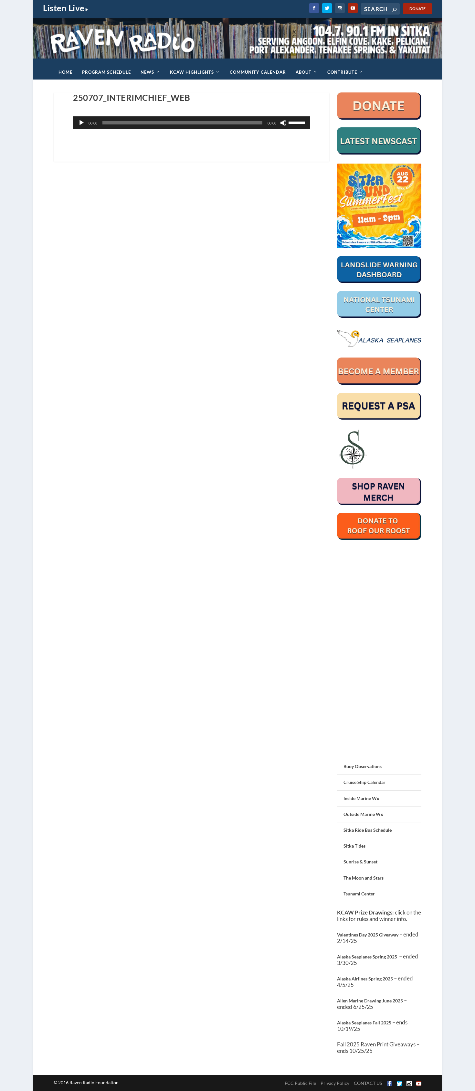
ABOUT (303, 72)
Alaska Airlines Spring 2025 (365, 978)
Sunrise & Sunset (360, 861)
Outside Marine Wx (363, 814)
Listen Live (64, 8)
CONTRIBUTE (342, 72)
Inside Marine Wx (361, 798)
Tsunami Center (359, 893)
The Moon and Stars (363, 878)
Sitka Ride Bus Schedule (367, 830)
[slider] (298, 122)
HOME (65, 72)
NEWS (147, 72)
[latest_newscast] (379, 152)
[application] (191, 122)
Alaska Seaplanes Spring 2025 (367, 956)
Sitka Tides (354, 846)
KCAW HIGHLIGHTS (192, 72)
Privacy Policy (335, 1083)
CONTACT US (368, 1083)
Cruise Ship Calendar (364, 782)
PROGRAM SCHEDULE (106, 72)
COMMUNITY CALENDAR (258, 72)
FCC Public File (300, 1083)
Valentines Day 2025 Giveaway (367, 934)
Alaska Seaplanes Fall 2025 (364, 1022)
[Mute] (283, 123)
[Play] (81, 123)
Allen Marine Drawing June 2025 (370, 1000)
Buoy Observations (362, 766)
